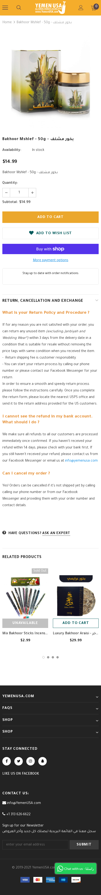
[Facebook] (6, 761)
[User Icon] (80, 7)
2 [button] (48, 657)
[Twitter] (18, 761)
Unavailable (25, 623)
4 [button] (57, 657)
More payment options (50, 261)
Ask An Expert (56, 533)
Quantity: (10, 183)
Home (7, 23)
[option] (50, 80)
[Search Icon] (18, 7)
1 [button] (43, 657)
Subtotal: (10, 202)
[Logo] (50, 7)
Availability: (11, 150)
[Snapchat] (42, 761)
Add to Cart (75, 623)
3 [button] (53, 657)
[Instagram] (30, 761)
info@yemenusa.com (81, 461)
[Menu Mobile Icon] (5, 8)
